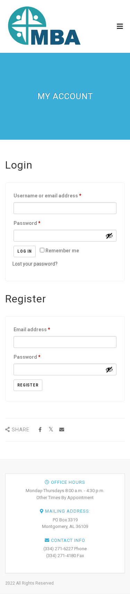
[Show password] (109, 235)
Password (27, 223)
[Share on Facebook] (40, 429)
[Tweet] (50, 429)
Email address (32, 329)
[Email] (61, 429)
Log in (24, 251)
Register (27, 385)
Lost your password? (35, 264)
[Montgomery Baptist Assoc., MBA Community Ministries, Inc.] (43, 26)
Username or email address (47, 195)
